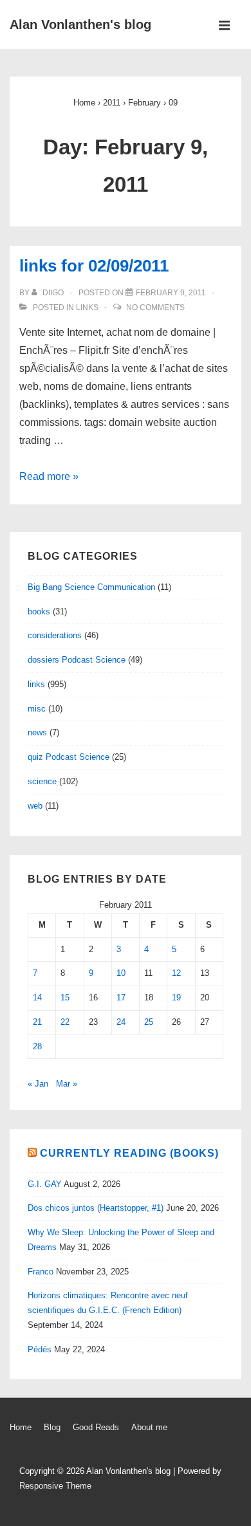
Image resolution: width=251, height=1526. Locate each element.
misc (37, 708)
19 (176, 997)
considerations (55, 635)
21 (37, 1022)
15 (65, 997)
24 (121, 1022)
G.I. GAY (45, 1184)
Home (21, 1427)
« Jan (38, 1084)
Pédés (39, 1349)
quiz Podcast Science (68, 757)
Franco (40, 1271)
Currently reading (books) (129, 1153)
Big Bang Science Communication (91, 587)
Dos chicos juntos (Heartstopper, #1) (95, 1208)
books (39, 611)
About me (149, 1427)
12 (176, 973)
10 (121, 973)
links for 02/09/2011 (94, 265)
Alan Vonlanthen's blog (80, 24)
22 (65, 1022)
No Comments (155, 307)
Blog (52, 1427)
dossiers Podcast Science (77, 660)
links (87, 307)
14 (37, 997)
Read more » (49, 476)
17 (121, 997)
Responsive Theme (55, 1486)
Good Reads (96, 1427)
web (35, 806)
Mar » (66, 1084)
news (37, 732)
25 (148, 1022)
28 (37, 1046)
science (42, 781)
